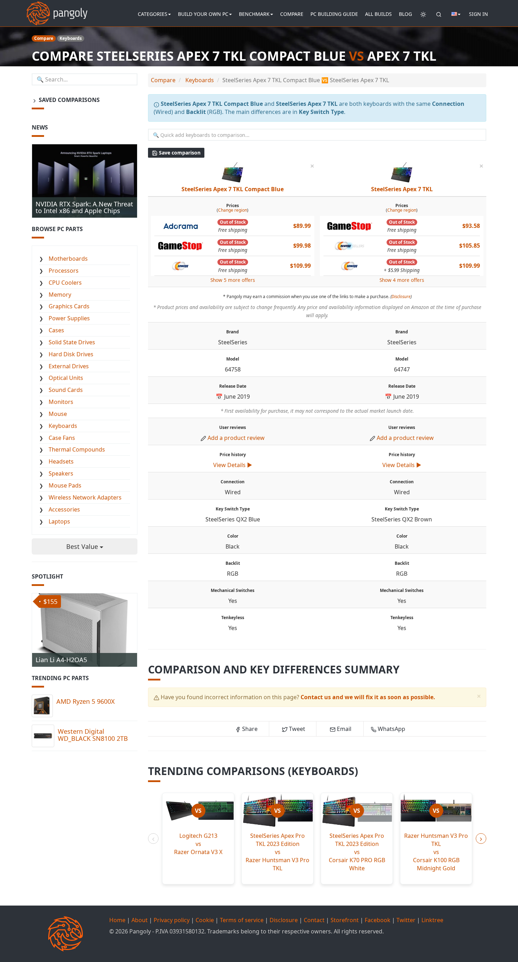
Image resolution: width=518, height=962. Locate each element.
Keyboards (63, 426)
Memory (60, 294)
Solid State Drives (72, 342)
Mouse (58, 414)
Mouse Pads (65, 485)
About (139, 920)
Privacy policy (172, 920)
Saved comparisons (68, 100)
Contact (314, 920)
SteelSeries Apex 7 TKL (402, 189)
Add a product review (236, 438)
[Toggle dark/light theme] (423, 14)
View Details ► (232, 465)
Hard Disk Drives (71, 354)
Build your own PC (203, 14)
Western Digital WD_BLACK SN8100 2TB (93, 735)
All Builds (378, 14)
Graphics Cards (69, 306)
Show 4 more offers (402, 280)
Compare (291, 14)
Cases (56, 330)
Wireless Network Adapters (85, 497)
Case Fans (62, 438)
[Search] (438, 14)
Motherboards (68, 258)
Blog (405, 14)
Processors (64, 270)
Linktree (432, 920)
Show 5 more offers (232, 280)
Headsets (61, 461)
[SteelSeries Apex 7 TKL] (401, 173)
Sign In (478, 14)
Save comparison (179, 152)
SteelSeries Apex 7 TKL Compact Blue (232, 189)
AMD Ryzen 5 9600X (85, 701)
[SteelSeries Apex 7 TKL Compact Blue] (232, 173)
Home (117, 920)
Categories (152, 14)
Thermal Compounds (77, 449)
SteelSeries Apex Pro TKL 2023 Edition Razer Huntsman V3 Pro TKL (277, 852)
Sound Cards (66, 390)
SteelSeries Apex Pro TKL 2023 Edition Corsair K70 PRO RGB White (357, 852)
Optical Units (66, 378)
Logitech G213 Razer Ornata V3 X (198, 844)
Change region (232, 210)
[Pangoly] (56, 9)
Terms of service (242, 920)
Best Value (83, 546)
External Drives (69, 366)
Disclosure (401, 297)
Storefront (345, 920)
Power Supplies (69, 318)
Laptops (59, 521)
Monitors (61, 402)
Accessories (64, 509)
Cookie (205, 920)
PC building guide (334, 14)
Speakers (61, 473)
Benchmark (254, 14)
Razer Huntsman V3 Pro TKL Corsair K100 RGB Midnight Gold (436, 852)
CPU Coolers (65, 282)
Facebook (377, 920)
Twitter (405, 920)
